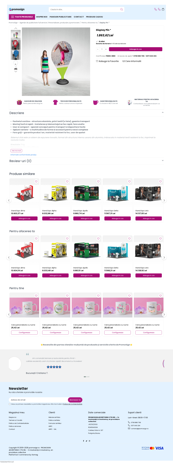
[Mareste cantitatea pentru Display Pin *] (106, 49)
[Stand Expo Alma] (24, 193)
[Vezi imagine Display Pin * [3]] (16, 65)
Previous (16, 28)
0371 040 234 (135, 426)
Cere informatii (133, 61)
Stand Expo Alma (18, 211)
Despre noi (41, 16)
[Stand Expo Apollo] (86, 193)
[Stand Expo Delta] (117, 193)
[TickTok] (86, 441)
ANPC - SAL (52, 429)
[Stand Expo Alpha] (55, 193)
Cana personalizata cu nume (23, 325)
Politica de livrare (15, 426)
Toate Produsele (24, 17)
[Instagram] (89, 441)
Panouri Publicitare (60, 16)
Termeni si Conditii (15, 420)
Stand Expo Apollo (80, 211)
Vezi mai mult (16, 151)
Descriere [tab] (16, 113)
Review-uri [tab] (20, 161)
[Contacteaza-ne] (155, 9)
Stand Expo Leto (142, 211)
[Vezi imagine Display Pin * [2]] (16, 55)
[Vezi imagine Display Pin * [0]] (16, 35)
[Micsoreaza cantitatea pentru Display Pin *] (98, 49)
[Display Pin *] (56, 61)
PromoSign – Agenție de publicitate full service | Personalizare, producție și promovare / (45, 22)
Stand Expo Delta (111, 211)
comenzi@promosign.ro (139, 429)
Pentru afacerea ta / (90, 22)
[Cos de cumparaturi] (163, 9)
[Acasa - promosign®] (20, 9)
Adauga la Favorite (108, 61)
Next (16, 71)
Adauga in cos (135, 49)
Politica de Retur (54, 420)
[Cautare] (122, 9)
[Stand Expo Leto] (148, 193)
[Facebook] (83, 441)
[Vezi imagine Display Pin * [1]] (16, 45)
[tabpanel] (56, 61)
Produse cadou (94, 16)
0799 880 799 (136, 422)
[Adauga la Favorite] (36, 181)
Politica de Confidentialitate (72, 404)
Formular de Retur (55, 423)
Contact (79, 16)
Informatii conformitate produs (23, 155)
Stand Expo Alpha (49, 211)
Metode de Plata (54, 417)
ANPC (50, 426)
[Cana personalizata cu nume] (24, 307)
